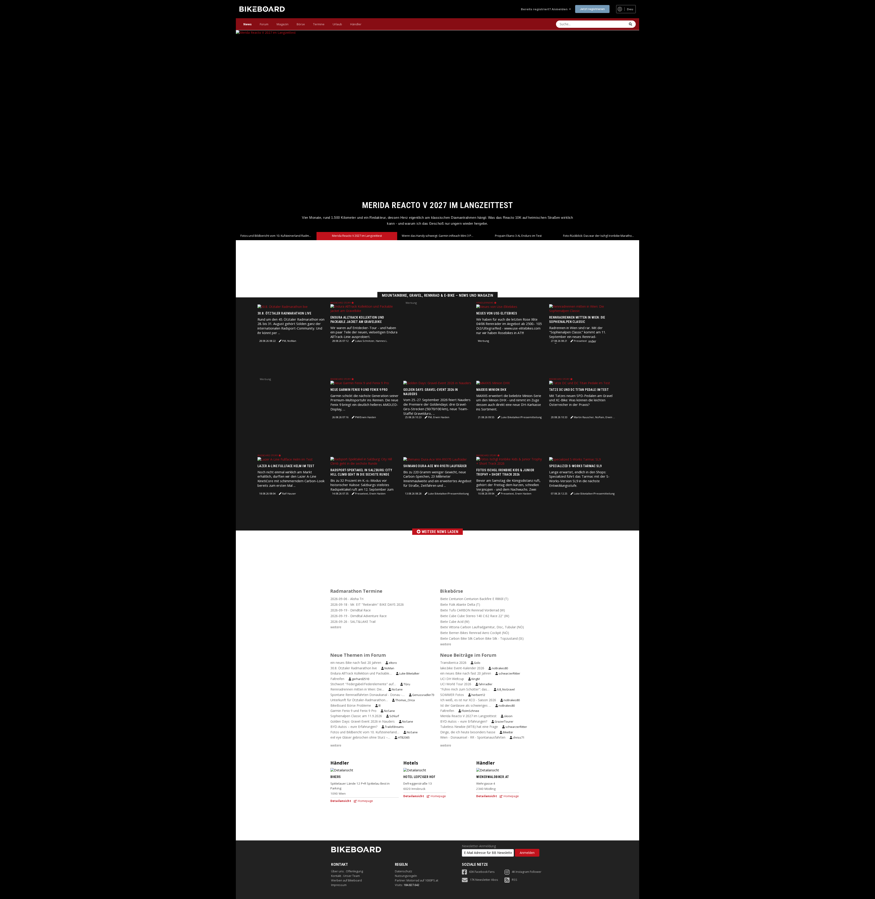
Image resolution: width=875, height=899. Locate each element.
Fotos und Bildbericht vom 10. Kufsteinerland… (364, 732)
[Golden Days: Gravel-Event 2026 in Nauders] (437, 383)
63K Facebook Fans (482, 872)
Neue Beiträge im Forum (468, 655)
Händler (355, 24)
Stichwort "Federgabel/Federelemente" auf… (363, 684)
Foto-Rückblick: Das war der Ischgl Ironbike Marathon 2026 (601, 236)
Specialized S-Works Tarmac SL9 (575, 466)
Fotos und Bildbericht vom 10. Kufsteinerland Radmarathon (278, 236)
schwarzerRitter (509, 673)
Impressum (339, 885)
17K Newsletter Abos (484, 880)
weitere (335, 627)
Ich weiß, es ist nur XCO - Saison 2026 (468, 700)
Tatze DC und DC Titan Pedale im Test (579, 390)
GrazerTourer (503, 722)
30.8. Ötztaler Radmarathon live (284, 313)
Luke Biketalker (409, 673)
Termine (318, 24)
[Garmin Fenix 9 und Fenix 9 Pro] (359, 383)
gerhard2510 (360, 679)
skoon (507, 716)
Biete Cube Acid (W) (454, 621)
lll (379, 706)
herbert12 (478, 695)
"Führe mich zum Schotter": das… (464, 689)
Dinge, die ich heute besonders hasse (467, 732)
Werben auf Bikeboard (346, 880)
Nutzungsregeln (406, 876)
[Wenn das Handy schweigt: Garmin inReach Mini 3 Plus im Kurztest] (437, 131)
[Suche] (630, 24)
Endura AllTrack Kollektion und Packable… (361, 673)
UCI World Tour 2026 (455, 684)
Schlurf (394, 716)
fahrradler (485, 684)
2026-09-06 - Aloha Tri (346, 599)
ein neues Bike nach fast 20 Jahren (355, 662)
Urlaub (337, 24)
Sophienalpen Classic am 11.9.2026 (356, 716)
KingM (475, 679)
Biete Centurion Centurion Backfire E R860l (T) (474, 599)
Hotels (410, 763)
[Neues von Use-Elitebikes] (496, 306)
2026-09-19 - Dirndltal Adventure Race (358, 616)
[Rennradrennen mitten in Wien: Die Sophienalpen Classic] (583, 308)
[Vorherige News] (245, 131)
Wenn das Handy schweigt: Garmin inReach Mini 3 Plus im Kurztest (437, 205)
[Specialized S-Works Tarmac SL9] (575, 459)
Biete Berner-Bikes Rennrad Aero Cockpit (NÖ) (474, 633)
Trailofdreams (394, 727)
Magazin (282, 24)
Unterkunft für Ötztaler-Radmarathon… (359, 700)
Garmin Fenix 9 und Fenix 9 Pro (353, 710)
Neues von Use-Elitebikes (496, 313)
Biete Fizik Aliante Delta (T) (460, 604)
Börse (301, 24)
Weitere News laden (439, 531)
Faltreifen (337, 679)
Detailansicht (340, 801)
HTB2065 (403, 737)
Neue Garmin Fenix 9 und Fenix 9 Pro (359, 390)
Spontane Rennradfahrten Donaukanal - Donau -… (367, 695)
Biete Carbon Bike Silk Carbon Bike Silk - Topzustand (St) (482, 638)
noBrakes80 (499, 668)
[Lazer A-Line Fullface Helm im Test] (285, 459)
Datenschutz (403, 871)
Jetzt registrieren (592, 9)
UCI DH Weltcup (452, 679)
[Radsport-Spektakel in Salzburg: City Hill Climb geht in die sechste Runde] (364, 461)
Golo (476, 663)
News (247, 24)
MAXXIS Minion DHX (491, 390)
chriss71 (518, 737)
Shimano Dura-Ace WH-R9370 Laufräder (435, 466)
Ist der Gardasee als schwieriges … (465, 705)
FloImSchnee (470, 711)
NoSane (397, 689)
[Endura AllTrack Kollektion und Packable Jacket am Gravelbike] (364, 308)
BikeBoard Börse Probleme (350, 705)
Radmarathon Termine (356, 591)
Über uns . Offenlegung (347, 871)
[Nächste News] (630, 131)
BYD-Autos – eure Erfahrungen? (353, 726)
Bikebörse (451, 591)
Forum (264, 24)
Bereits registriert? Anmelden (545, 9)
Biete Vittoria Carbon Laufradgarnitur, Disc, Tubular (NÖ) (482, 627)
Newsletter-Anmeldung (479, 846)
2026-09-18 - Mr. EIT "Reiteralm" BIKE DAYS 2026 (367, 604)
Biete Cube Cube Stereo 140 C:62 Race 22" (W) (474, 616)
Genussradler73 (423, 695)
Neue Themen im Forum (358, 655)
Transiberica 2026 (453, 662)
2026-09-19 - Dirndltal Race (350, 610)
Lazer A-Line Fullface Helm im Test (285, 466)
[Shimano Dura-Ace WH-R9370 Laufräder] (435, 459)
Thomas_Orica (405, 700)
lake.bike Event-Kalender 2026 (462, 668)
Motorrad (413, 880)
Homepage (365, 801)
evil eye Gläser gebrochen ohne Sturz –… (360, 737)
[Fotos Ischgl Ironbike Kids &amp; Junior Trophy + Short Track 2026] (510, 461)
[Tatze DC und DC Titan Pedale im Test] (579, 383)
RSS (514, 880)
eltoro (392, 663)
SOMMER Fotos (452, 695)
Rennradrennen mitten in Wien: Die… (357, 689)
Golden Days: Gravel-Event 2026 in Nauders (362, 721)
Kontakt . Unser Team (345, 876)
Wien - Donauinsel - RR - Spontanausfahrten (472, 737)
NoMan (389, 668)
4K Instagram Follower (526, 872)
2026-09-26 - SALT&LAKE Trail (353, 621)
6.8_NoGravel (505, 689)
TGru (406, 684)
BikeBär (507, 732)
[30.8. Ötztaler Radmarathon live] (282, 306)
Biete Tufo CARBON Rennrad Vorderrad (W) (472, 610)
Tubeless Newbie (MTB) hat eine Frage (469, 726)
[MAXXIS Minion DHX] (493, 383)
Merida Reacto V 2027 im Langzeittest (357, 236)
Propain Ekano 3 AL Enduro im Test (518, 236)
